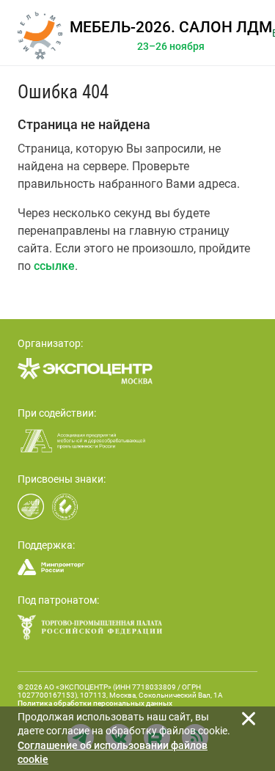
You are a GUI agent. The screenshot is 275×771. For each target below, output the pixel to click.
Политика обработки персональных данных (95, 703)
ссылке (54, 266)
